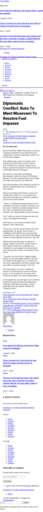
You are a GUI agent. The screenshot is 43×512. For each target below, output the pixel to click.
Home (7, 53)
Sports (7, 78)
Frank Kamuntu (9, 295)
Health (7, 76)
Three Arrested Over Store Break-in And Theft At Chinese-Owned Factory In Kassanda (19, 363)
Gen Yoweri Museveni (23, 295)
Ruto (10, 297)
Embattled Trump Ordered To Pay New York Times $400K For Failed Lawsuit (20, 311)
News (5, 297)
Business (8, 74)
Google (35, 295)
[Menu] (1, 59)
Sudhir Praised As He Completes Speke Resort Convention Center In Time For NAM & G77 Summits (21, 305)
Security (8, 72)
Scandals (8, 69)
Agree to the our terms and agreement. (22, 486)
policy (28, 486)
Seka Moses (13, 132)
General (8, 65)
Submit (26, 502)
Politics (7, 67)
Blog (11, 93)
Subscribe (4, 85)
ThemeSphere (8, 500)
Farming (8, 80)
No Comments (32, 132)
